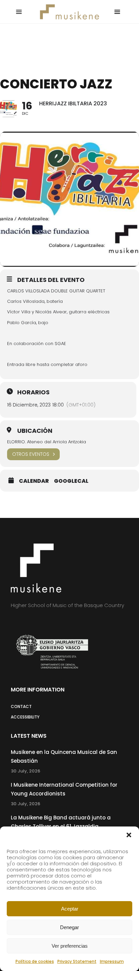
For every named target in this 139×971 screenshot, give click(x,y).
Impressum (112, 961)
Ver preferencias (70, 946)
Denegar (69, 927)
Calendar (34, 481)
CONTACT (21, 706)
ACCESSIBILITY (25, 717)
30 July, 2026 (25, 771)
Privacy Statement (76, 961)
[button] (129, 835)
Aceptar (69, 909)
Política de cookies (35, 961)
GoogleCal (71, 481)
